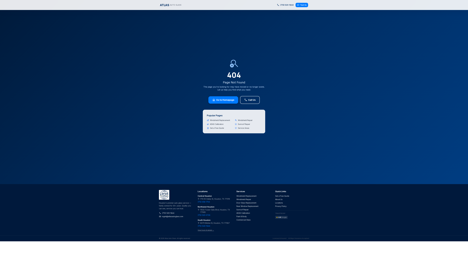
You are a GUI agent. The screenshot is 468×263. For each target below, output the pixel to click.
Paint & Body (241, 216)
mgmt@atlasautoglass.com (171, 216)
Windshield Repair (244, 120)
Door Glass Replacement (246, 203)
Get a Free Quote (215, 128)
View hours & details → (206, 230)
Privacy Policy (281, 206)
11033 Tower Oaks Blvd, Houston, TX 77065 (214, 211)
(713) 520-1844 (166, 213)
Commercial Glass (243, 220)
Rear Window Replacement (247, 206)
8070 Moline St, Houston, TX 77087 (214, 223)
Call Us (250, 100)
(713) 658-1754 (204, 202)
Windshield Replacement (218, 120)
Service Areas (242, 128)
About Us (279, 199)
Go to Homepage (223, 100)
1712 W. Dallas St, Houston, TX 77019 (214, 199)
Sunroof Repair (242, 124)
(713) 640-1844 (204, 226)
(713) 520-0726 (204, 215)
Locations (279, 203)
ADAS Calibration (215, 124)
